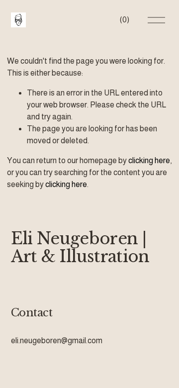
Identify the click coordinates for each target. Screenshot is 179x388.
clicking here (149, 160)
